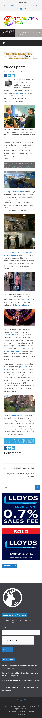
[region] (21, 33)
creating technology (13, 351)
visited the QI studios (12, 335)
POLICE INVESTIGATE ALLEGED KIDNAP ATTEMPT (19, 666)
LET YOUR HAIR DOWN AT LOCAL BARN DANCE (19, 687)
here (24, 434)
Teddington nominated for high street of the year (19, 475)
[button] (21, 33)
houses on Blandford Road (18, 415)
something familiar (11, 255)
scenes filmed (29, 299)
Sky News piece (21, 93)
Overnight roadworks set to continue (19, 468)
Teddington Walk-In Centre (14, 192)
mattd (22, 71)
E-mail (4, 627)
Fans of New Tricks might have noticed (18, 253)
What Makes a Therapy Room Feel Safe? (22, 6)
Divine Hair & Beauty (20, 305)
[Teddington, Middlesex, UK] (4, 43)
